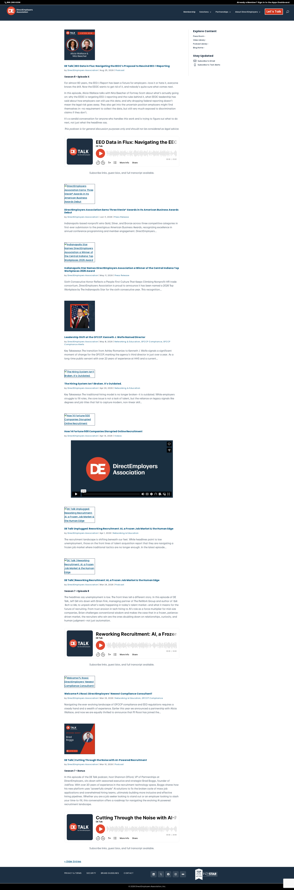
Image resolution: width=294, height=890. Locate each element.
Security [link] (91, 873)
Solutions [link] (204, 12)
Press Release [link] (121, 217)
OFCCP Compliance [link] (151, 341)
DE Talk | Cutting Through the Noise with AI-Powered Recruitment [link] (105, 760)
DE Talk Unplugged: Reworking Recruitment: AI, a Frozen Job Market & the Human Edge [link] (118, 528)
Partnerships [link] (222, 12)
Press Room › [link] (199, 36)
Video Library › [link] (199, 40)
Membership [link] (189, 12)
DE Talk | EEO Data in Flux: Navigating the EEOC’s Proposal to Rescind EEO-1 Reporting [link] (117, 66)
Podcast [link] (120, 70)
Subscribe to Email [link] (206, 61)
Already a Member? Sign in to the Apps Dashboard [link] (263, 3)
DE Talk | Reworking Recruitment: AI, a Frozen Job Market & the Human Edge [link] (111, 580)
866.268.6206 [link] (13, 2)
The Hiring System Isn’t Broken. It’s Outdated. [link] (93, 383)
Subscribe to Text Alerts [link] (209, 64)
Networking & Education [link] (127, 341)
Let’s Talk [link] (274, 12)
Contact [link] (128, 873)
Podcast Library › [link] (200, 44)
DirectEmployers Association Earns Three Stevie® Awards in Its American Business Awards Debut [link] (121, 211)
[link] (19, 10)
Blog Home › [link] (198, 47)
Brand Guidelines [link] (110, 873)
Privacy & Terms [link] (73, 873)
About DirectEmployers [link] (246, 12)
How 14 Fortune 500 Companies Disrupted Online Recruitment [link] (103, 431)
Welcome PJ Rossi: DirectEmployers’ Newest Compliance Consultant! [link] (108, 693)
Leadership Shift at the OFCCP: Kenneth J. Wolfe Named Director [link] (104, 337)
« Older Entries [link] (72, 861)
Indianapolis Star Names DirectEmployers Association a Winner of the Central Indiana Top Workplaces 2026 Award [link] (121, 269)
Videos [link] (118, 436)
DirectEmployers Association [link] (83, 70)
